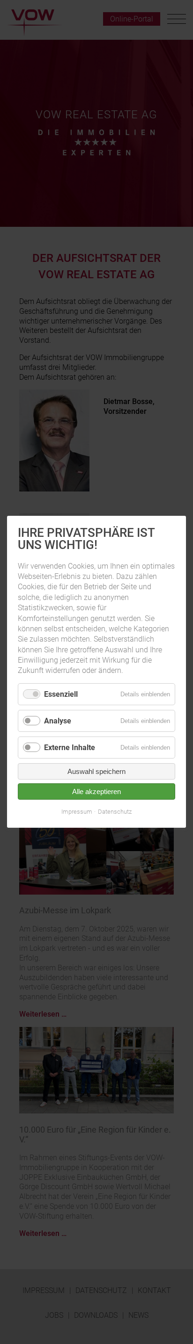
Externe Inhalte (69, 748)
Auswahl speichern (96, 772)
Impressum (76, 812)
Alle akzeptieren (96, 792)
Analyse (57, 720)
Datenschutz (115, 812)
